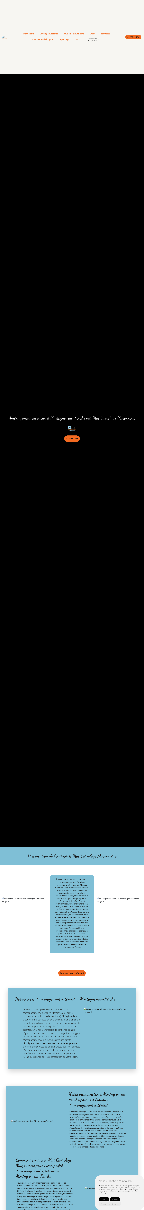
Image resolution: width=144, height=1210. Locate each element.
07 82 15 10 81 (134, 37)
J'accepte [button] (104, 1199)
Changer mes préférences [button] (109, 1204)
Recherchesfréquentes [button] (93, 39)
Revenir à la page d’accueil (72, 973)
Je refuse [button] (115, 1199)
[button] (99, 40)
